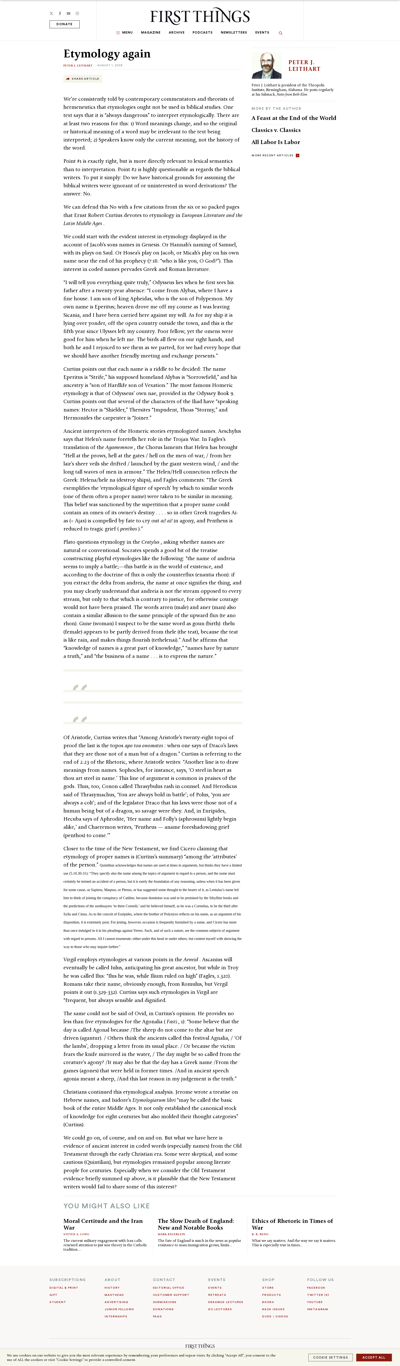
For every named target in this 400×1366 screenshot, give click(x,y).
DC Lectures (220, 1309)
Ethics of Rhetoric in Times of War (292, 1224)
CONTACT (164, 1280)
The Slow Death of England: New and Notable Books (196, 1224)
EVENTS (217, 1280)
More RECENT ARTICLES (273, 155)
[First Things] (200, 16)
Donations (163, 1309)
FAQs (157, 1316)
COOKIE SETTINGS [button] (330, 1357)
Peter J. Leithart (78, 65)
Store (268, 1287)
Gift (54, 1295)
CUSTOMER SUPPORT (171, 1295)
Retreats (217, 1295)
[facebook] (60, 13)
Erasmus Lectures (226, 1302)
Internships (116, 1316)
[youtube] (68, 13)
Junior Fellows (119, 1309)
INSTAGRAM (317, 1309)
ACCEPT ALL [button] (374, 1357)
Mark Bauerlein (171, 1234)
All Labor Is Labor (276, 142)
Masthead (114, 1295)
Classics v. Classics (276, 130)
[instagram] (77, 13)
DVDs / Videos (275, 1316)
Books (268, 1302)
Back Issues (273, 1309)
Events (262, 32)
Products (271, 1295)
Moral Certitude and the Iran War (103, 1224)
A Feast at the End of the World (294, 118)
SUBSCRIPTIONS (68, 1280)
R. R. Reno (260, 1234)
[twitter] (51, 13)
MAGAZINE (151, 32)
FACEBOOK (316, 1287)
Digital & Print (64, 1287)
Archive (176, 32)
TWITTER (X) (318, 1295)
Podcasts (202, 32)
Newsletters (234, 32)
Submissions (165, 1302)
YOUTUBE (315, 1302)
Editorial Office (168, 1287)
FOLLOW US (320, 1280)
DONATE (64, 24)
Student (58, 1302)
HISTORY (112, 1287)
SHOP (268, 1280)
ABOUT (113, 1280)
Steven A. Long (76, 1234)
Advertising (116, 1302)
